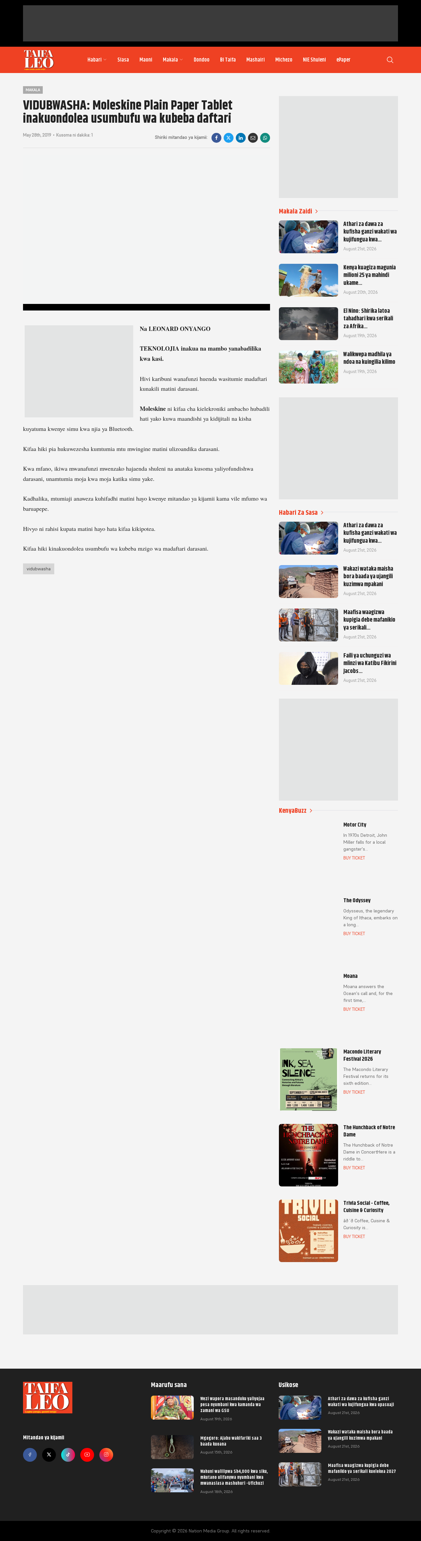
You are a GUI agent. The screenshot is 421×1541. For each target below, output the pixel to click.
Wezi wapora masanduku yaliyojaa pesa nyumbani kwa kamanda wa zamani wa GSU (232, 1404)
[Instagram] (106, 1454)
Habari (94, 60)
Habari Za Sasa (298, 512)
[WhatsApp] (265, 138)
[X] (229, 138)
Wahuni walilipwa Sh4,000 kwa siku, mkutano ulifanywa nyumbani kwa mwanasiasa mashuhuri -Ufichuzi (234, 1477)
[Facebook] (216, 138)
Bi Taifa (228, 60)
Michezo (283, 60)
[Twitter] (49, 1454)
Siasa (123, 60)
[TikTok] (68, 1455)
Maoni (145, 60)
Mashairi (255, 60)
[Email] (253, 138)
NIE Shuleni (314, 60)
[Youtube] (87, 1455)
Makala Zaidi (295, 211)
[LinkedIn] (241, 138)
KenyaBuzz (293, 810)
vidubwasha (39, 569)
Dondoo (202, 60)
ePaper (343, 60)
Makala (170, 60)
